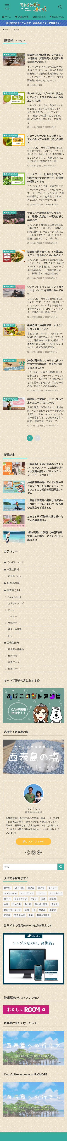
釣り (10, 636)
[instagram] (33, 852)
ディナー (41, 893)
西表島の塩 (19, 915)
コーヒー (12, 616)
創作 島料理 (13, 583)
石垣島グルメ (14, 576)
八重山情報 (13, 569)
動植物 (52, 899)
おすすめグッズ (16, 603)
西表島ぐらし (14, 590)
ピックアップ (20, 899)
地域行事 (12, 623)
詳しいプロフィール (33, 841)
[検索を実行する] (60, 866)
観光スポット (14, 669)
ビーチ (7, 899)
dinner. (7, 888)
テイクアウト (27, 893)
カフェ (31, 888)
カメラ (11, 610)
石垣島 (7, 915)
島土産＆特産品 (16, 649)
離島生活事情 (43, 915)
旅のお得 (12, 656)
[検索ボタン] (60, 7)
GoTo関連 (19, 888)
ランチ (34, 899)
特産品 (42, 910)
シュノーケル (10, 893)
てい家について (15, 562)
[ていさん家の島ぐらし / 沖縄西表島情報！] (33, 7)
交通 (43, 899)
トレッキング (55, 893)
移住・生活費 (14, 629)
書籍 (27, 910)
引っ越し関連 (41, 904)
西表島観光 (13, 642)
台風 (6, 904)
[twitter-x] (27, 852)
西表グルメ (13, 662)
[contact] (39, 852)
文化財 (55, 904)
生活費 (52, 910)
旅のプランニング (12, 910)
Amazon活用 (14, 597)
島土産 (28, 904)
